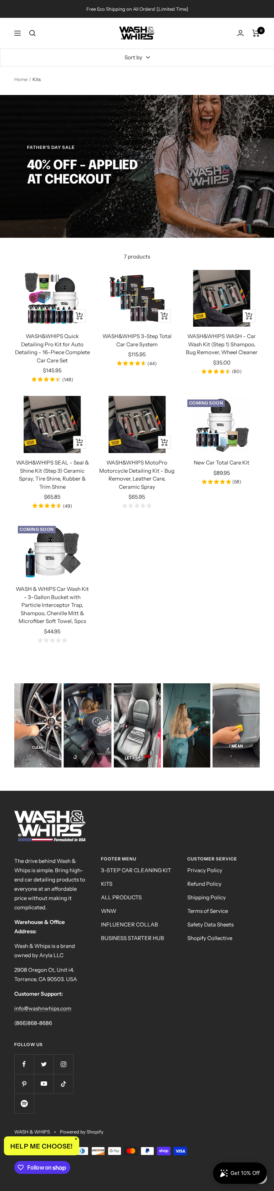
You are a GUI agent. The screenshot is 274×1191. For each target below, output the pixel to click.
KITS (106, 883)
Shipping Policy (206, 897)
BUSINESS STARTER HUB (132, 938)
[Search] (32, 33)
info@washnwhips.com (42, 1008)
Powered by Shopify (81, 1132)
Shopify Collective (209, 938)
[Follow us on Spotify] (24, 1103)
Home (20, 79)
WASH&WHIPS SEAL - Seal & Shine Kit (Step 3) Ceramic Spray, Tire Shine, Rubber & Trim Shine (52, 474)
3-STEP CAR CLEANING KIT (136, 870)
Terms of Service (207, 911)
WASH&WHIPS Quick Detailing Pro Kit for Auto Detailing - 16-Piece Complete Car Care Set (52, 348)
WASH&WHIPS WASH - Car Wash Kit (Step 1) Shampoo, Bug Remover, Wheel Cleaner (222, 344)
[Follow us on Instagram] (63, 1064)
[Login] (240, 33)
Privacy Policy (204, 870)
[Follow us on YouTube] (44, 1084)
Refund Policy (204, 883)
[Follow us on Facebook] (24, 1064)
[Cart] (256, 33)
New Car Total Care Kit (221, 462)
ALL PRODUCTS (121, 897)
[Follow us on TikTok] (63, 1084)
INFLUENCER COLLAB (129, 924)
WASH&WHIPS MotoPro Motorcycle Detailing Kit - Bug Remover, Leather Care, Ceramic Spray (136, 474)
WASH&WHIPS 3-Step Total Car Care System (137, 340)
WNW (108, 911)
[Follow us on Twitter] (44, 1064)
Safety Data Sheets (210, 924)
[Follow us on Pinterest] (24, 1084)
